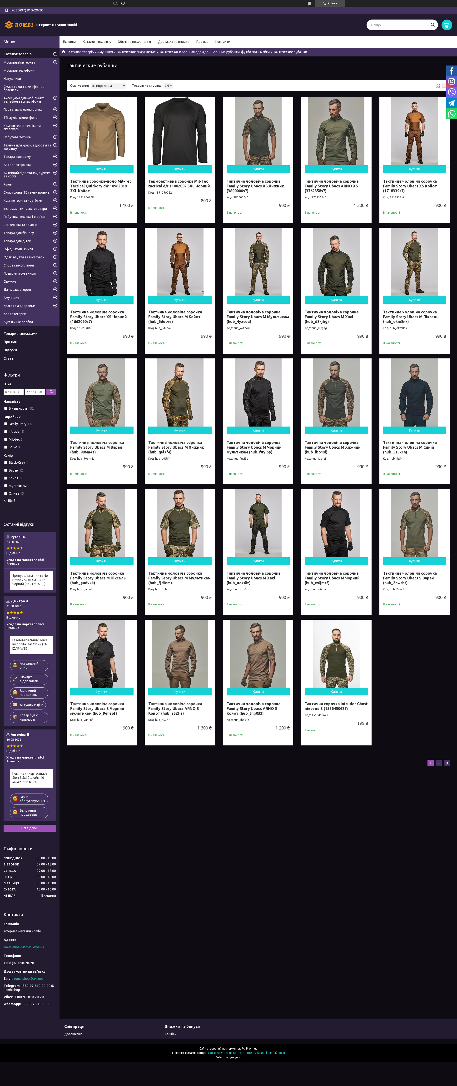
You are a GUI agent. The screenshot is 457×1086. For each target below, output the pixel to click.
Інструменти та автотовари (25, 209)
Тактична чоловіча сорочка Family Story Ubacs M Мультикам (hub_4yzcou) (258, 317)
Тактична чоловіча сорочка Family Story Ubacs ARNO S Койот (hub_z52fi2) (175, 708)
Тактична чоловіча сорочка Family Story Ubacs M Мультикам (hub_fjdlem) (179, 578)
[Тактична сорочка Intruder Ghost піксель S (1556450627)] (336, 655)
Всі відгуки (29, 828)
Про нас (202, 42)
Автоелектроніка (17, 165)
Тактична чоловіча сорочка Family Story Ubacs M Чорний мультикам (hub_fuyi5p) (254, 447)
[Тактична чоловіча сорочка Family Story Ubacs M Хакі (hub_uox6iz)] (258, 524)
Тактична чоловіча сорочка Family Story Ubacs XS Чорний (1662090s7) (98, 317)
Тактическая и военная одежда (183, 52)
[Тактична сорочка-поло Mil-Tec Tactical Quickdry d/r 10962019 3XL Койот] (102, 132)
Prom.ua (252, 1048)
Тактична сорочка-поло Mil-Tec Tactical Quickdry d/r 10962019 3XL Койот (100, 186)
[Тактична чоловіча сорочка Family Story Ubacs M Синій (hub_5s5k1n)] (414, 393)
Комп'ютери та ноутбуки (23, 200)
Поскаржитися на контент (226, 1052)
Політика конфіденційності (266, 1052)
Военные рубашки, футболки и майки (241, 52)
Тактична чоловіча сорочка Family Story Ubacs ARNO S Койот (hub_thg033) (253, 708)
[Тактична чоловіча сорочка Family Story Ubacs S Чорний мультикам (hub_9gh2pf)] (102, 655)
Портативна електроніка (23, 109)
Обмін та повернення (134, 42)
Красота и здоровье (19, 306)
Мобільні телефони (19, 70)
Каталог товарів (95, 42)
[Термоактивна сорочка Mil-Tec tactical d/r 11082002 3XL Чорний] (180, 132)
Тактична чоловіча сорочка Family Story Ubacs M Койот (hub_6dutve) (175, 317)
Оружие (10, 281)
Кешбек (170, 1034)
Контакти (222, 42)
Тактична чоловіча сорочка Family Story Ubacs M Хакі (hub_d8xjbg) (331, 317)
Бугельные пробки (18, 322)
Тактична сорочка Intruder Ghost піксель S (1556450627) (336, 706)
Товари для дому (17, 157)
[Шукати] (432, 25)
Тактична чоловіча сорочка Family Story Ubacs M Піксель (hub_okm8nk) (410, 317)
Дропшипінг (73, 1034)
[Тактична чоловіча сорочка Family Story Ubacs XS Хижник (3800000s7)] (258, 132)
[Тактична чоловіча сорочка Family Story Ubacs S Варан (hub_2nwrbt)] (414, 524)
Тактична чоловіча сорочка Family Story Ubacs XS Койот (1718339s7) (410, 186)
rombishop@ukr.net (28, 978)
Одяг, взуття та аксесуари (24, 257)
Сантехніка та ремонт (21, 225)
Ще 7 (11, 501)
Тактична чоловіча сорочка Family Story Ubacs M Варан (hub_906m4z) (97, 447)
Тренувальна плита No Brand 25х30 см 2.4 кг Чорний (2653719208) (30, 580)
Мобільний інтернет (19, 62)
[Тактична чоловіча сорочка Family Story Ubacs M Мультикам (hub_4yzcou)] (258, 263)
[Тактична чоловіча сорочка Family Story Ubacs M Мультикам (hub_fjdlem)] (180, 524)
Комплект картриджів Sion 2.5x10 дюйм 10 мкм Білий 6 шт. (29, 778)
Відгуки (10, 350)
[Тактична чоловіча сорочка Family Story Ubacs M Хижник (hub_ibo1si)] (336, 393)
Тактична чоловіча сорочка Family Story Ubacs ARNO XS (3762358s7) (331, 186)
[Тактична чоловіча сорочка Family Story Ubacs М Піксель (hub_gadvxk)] (102, 524)
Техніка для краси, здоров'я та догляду (27, 147)
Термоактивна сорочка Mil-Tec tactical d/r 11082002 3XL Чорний (179, 183)
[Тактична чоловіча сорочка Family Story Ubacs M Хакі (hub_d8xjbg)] (336, 263)
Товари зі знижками (20, 334)
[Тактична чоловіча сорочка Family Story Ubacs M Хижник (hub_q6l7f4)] (180, 393)
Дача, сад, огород (17, 290)
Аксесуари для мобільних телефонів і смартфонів (24, 99)
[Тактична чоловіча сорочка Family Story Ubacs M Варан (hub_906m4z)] (102, 393)
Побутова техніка (17, 137)
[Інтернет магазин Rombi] (19, 25)
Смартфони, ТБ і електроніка (26, 192)
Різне (8, 184)
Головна (69, 42)
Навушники (12, 78)
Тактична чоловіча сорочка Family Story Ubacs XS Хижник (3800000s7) (255, 186)
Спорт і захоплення (19, 265)
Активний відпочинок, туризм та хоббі (27, 174)
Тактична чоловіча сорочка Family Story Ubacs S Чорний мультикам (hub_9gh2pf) (97, 708)
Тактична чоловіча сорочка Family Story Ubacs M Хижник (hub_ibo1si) (332, 447)
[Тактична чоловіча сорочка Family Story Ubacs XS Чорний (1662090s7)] (102, 263)
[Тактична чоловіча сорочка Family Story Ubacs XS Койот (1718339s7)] (414, 132)
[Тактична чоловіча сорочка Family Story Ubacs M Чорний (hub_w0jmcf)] (336, 524)
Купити (101, 169)
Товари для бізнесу (19, 233)
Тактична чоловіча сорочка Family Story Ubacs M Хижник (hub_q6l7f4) (176, 447)
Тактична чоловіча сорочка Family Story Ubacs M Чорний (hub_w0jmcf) (332, 578)
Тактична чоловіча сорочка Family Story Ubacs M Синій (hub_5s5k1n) (410, 447)
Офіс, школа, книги (18, 249)
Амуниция (105, 52)
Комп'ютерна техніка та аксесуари (22, 127)
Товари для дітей (17, 241)
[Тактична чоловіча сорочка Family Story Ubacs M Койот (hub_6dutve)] (180, 263)
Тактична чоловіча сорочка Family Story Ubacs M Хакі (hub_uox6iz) (253, 578)
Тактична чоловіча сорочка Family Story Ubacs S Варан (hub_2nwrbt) (410, 578)
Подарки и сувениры (20, 273)
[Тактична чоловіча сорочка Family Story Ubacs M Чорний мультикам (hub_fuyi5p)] (258, 393)
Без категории (15, 314)
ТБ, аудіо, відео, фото (21, 118)
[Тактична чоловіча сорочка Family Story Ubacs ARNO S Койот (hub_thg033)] (258, 655)
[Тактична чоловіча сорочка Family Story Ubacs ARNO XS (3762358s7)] (336, 132)
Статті (9, 358)
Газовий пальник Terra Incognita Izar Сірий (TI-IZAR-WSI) (29, 644)
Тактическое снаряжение (136, 52)
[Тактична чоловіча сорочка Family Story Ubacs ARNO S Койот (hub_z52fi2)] (180, 655)
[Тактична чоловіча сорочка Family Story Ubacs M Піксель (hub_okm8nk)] (414, 263)
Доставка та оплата (173, 42)
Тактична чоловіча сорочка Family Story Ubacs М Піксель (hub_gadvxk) (98, 578)
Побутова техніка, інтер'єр (24, 217)
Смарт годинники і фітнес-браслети (24, 88)
